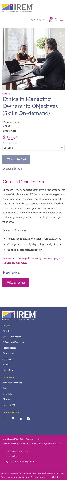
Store (5, 364)
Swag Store (8, 369)
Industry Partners (12, 382)
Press (5, 388)
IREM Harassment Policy (16, 451)
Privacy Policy (11, 456)
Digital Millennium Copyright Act (20, 461)
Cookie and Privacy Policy (31, 476)
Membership (9, 347)
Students (7, 393)
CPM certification (11, 336)
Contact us (8, 353)
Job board (7, 358)
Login (32, 19)
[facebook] (4, 418)
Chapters (7, 399)
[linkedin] (20, 418)
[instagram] (28, 418)
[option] (33, 59)
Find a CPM (8, 404)
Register (41, 19)
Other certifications (13, 342)
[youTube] (12, 418)
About (5, 331)
